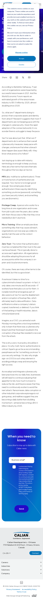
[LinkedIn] (21, 583)
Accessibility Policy (29, 589)
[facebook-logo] (10, 77)
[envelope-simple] (29, 77)
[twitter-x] (23, 77)
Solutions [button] (5, 570)
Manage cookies (21, 52)
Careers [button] (4, 562)
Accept (21, 58)
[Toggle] (40, 4)
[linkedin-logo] (17, 77)
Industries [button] (5, 566)
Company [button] (5, 573)
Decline (21, 65)
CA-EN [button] (6, 553)
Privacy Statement (13, 589)
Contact (35, 553)
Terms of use (21, 592)
